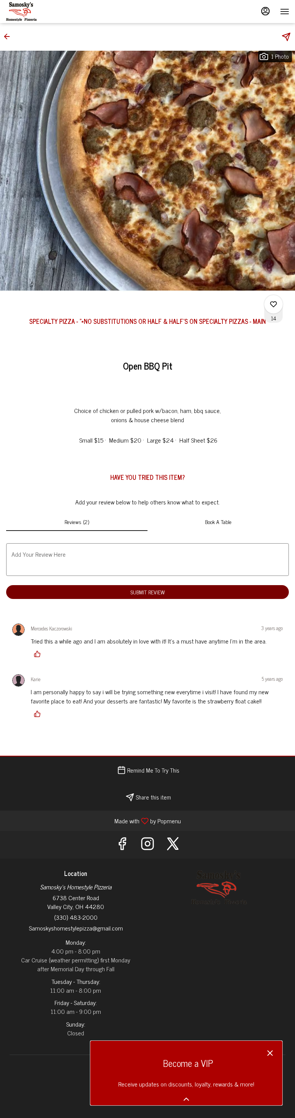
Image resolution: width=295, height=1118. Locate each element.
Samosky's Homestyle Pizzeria (219, 887)
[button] (9, 36)
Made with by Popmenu (93, 820)
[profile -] (265, 11)
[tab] (77, 522)
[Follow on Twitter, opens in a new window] (173, 844)
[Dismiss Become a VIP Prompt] (270, 1053)
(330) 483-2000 (76, 917)
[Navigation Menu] (284, 11)
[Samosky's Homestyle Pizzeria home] (40, 11)
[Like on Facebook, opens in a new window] (122, 844)
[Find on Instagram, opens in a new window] (147, 844)
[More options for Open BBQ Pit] (273, 304)
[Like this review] (39, 654)
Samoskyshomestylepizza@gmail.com (76, 928)
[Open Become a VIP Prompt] (186, 1099)
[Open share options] (286, 37)
